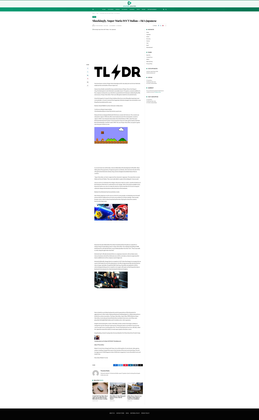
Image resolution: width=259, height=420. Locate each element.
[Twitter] (87, 71)
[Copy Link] (87, 85)
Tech (138, 9)
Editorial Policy (149, 61)
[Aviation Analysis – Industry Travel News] (129, 4)
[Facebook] (87, 68)
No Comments (112, 25)
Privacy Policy (149, 63)
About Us (148, 55)
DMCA (147, 59)
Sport (143, 9)
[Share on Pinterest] (163, 25)
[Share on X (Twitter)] (161, 25)
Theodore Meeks (99, 25)
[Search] (164, 9)
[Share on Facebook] (159, 25)
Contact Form (149, 57)
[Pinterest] (87, 78)
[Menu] (93, 9)
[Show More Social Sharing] (165, 25)
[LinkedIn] (87, 75)
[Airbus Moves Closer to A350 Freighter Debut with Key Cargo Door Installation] (135, 410)
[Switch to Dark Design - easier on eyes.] (166, 9)
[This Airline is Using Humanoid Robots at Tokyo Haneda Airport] (117, 410)
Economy (124, 9)
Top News (110, 9)
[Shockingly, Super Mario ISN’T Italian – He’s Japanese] (117, 45)
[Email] (87, 82)
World (118, 9)
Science (132, 9)
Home (103, 9)
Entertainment (152, 9)
